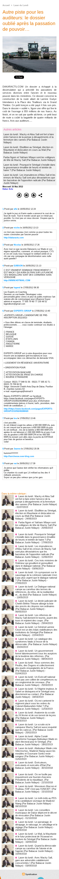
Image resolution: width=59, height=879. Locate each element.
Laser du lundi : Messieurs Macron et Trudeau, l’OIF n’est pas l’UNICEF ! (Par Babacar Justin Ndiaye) (35, 789)
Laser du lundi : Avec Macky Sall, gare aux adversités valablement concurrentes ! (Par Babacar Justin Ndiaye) (34, 861)
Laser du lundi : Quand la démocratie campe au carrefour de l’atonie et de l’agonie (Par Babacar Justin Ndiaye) (35, 848)
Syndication (31, 874)
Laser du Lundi (21, 5)
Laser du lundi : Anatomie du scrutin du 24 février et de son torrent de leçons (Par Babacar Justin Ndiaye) (35, 715)
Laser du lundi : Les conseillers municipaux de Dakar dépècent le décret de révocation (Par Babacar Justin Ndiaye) (36, 814)
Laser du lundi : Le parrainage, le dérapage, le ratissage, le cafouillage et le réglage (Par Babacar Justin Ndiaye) (36, 825)
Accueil (6, 5)
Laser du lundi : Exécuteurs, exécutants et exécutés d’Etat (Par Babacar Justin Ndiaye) (33, 765)
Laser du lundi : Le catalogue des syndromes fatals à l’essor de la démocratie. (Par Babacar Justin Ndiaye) (36, 642)
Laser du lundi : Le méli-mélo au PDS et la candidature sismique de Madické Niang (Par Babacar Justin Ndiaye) (35, 801)
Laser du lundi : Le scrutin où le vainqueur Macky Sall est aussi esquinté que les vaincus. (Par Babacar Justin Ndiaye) (36, 728)
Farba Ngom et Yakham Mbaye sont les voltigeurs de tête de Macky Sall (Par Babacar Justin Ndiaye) (29, 158)
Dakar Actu (8, 189)
